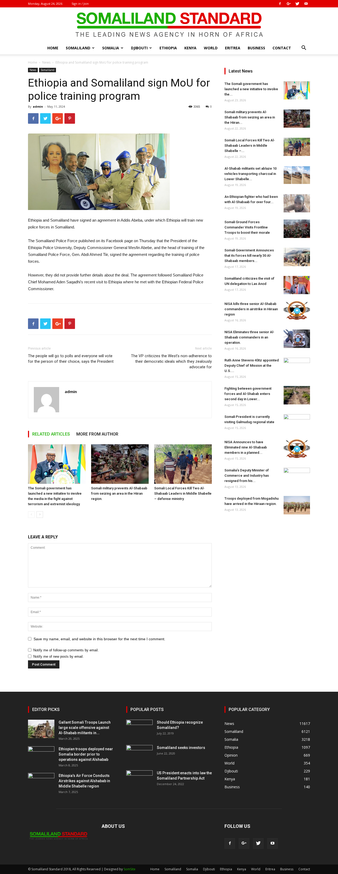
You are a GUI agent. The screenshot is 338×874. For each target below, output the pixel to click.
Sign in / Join (80, 4)
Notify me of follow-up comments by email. (66, 650)
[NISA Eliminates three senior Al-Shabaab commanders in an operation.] (297, 338)
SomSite (129, 869)
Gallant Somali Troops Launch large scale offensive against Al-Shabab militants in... (85, 727)
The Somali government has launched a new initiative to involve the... (251, 89)
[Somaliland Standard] (169, 25)
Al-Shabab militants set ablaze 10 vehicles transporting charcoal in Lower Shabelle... (250, 173)
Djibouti (139, 47)
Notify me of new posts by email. (58, 656)
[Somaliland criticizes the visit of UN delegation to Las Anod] (297, 285)
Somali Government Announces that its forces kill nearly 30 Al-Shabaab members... (249, 255)
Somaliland (78, 47)
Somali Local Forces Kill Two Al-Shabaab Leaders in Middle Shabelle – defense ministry (183, 493)
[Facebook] (280, 3)
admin (38, 106)
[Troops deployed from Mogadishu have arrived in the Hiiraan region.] (297, 505)
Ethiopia (168, 47)
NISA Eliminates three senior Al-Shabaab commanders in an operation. (249, 337)
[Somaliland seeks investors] (139, 754)
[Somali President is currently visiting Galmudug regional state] (297, 423)
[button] (303, 48)
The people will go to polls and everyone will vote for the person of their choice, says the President (71, 359)
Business (256, 47)
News (46, 62)
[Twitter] (297, 3)
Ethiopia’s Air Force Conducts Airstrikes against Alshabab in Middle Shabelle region (84, 780)
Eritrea (232, 47)
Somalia (110, 47)
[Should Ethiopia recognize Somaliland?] (139, 729)
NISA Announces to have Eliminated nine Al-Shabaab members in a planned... (245, 447)
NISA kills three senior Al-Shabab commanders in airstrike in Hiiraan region (251, 309)
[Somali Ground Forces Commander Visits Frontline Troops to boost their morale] (297, 228)
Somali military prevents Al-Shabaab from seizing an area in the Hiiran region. (119, 493)
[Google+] (289, 3)
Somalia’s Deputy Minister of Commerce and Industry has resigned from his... (246, 475)
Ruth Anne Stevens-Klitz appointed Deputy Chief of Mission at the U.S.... (251, 365)
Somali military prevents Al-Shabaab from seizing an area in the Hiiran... (249, 117)
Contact (282, 47)
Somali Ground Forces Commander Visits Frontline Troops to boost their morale (247, 227)
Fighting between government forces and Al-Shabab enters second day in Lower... (247, 393)
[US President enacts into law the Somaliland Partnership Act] (139, 779)
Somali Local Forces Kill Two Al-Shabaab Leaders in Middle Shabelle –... (249, 145)
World (211, 47)
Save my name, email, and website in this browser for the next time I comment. (99, 639)
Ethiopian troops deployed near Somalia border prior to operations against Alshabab (86, 754)
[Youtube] (306, 3)
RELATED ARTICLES (51, 434)
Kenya (190, 47)
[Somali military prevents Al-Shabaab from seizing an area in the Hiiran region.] (120, 464)
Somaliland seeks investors (181, 748)
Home (52, 47)
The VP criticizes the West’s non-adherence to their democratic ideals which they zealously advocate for (171, 361)
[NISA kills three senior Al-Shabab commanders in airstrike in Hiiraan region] (297, 310)
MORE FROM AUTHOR (97, 434)
